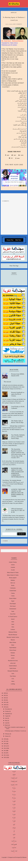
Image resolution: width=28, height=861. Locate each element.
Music (12, 645)
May (6, 720)
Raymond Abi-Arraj (13, 660)
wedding (13, 683)
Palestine (13, 652)
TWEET (14, 155)
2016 (5, 743)
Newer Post (10, 240)
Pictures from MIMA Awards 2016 (17, 374)
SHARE (7, 155)
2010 (5, 757)
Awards (13, 570)
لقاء (14, 831)
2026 (5, 693)
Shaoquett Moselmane (13, 671)
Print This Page (14, 265)
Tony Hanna (13, 676)
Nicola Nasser (12, 650)
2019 (5, 707)
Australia (13, 567)
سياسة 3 (14, 794)
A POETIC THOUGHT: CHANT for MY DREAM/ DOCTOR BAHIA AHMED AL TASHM (18, 493)
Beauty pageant (12, 577)
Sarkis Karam (13, 668)
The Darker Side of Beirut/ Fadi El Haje (17, 421)
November (7, 709)
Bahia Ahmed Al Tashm (12, 575)
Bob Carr (13, 582)
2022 (5, 700)
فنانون (14, 834)
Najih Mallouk (12, 647)
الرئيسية (14, 771)
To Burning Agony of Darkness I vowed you (15, 730)
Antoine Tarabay (13, 562)
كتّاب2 (14, 804)
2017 (5, 741)
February (7, 733)
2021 (5, 702)
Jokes (12, 627)
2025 (5, 695)
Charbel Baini (12, 590)
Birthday (13, 580)
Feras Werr (12, 614)
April (6, 722)
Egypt (12, 601)
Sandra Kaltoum (13, 665)
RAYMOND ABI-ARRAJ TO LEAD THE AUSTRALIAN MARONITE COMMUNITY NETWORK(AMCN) (17, 473)
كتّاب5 (14, 814)
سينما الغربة (14, 841)
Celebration (13, 588)
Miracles (13, 639)
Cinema (13, 593)
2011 (5, 755)
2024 (5, 697)
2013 (5, 750)
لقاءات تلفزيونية (14, 784)
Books (12, 585)
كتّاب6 (14, 817)
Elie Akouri (13, 606)
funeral (12, 619)
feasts (12, 611)
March (6, 725)
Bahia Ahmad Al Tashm (12, 572)
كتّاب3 (14, 807)
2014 (5, 748)
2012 (5, 752)
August (7, 716)
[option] (14, 179)
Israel (12, 624)
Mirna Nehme (12, 642)
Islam (12, 621)
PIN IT (12, 158)
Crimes (12, 595)
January (7, 736)
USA (13, 678)
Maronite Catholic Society (13, 637)
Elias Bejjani (13, 603)
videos (12, 681)
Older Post (18, 240)
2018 (5, 739)
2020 (5, 704)
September (7, 713)
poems (12, 658)
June (6, 718)
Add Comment (17, 24)
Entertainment (12, 608)
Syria (13, 673)
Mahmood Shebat (13, 632)
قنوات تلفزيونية (14, 850)
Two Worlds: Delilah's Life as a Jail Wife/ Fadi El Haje (18, 436)
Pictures (13, 655)
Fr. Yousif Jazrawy (12, 616)
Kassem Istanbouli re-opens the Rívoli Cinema (18, 394)
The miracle (7, 381)
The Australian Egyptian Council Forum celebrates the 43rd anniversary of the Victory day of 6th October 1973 (18, 453)
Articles (13, 12)
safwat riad (12, 663)
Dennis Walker (12, 598)
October (7, 711)
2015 (5, 746)
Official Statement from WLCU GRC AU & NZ (18, 510)
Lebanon (13, 629)
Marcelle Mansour (13, 634)
